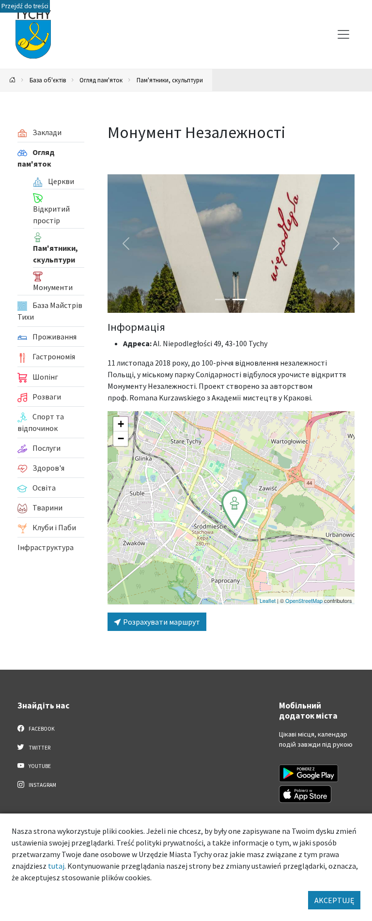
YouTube (39, 766)
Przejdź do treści (24, 6)
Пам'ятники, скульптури (170, 80)
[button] (234, 509)
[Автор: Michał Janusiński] (231, 243)
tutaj (56, 866)
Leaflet (268, 600)
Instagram (42, 785)
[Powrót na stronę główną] (12, 80)
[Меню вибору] (343, 34)
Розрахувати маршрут (161, 622)
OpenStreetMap (304, 600)
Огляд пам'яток (101, 80)
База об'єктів (48, 80)
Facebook (41, 728)
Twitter (39, 747)
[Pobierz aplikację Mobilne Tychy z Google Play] (308, 773)
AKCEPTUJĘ (334, 900)
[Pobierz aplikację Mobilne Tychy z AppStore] (305, 794)
